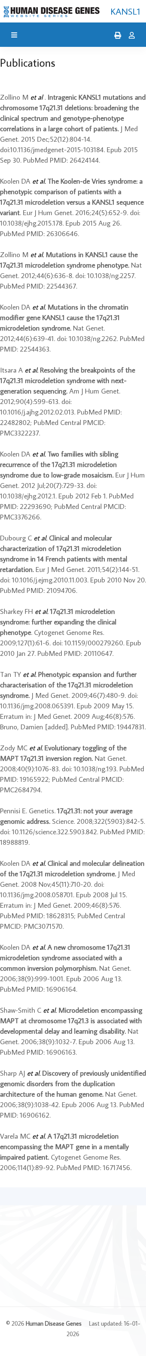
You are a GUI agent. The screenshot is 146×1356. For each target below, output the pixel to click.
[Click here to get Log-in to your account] (130, 35)
